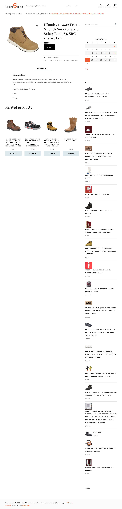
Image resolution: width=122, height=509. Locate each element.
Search (115, 24)
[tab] (42, 68)
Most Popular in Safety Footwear (66, 60)
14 (105, 53)
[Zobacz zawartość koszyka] (114, 5)
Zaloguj (108, 7)
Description (42, 68)
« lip (86, 69)
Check (49, 47)
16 (114, 53)
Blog (76, 6)
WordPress (25, 505)
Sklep (69, 6)
